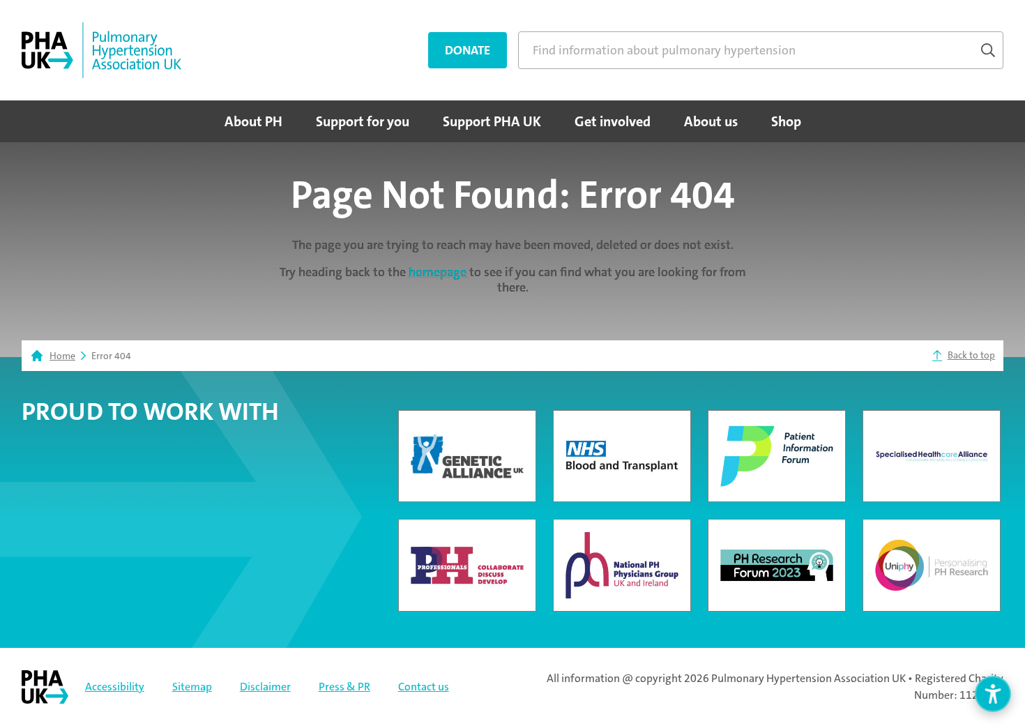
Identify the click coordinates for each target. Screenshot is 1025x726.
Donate (467, 50)
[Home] (101, 50)
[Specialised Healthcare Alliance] (932, 456)
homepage (437, 272)
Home (62, 355)
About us (711, 121)
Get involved (613, 121)
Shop (786, 121)
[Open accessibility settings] (993, 694)
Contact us (423, 686)
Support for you (362, 121)
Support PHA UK (492, 121)
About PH (253, 121)
